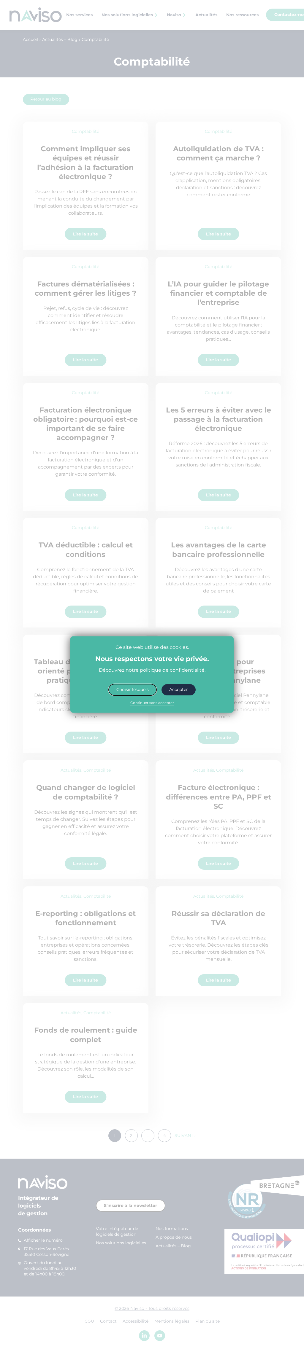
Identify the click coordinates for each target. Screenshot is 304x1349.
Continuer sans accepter (152, 703)
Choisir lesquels (132, 689)
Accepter (178, 689)
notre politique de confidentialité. (165, 670)
